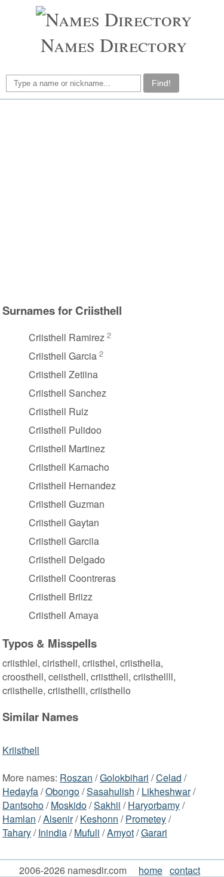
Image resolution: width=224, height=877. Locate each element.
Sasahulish (110, 791)
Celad (169, 777)
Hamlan (19, 819)
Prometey (145, 819)
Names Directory (114, 44)
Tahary (16, 832)
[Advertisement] (110, 201)
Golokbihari (124, 777)
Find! (161, 83)
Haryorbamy (154, 805)
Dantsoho (23, 805)
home (150, 870)
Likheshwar (166, 791)
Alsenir (58, 819)
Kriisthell (20, 750)
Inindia (52, 832)
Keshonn (99, 819)
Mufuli (87, 832)
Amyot (120, 832)
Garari (154, 832)
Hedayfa (20, 791)
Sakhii (107, 805)
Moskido (69, 805)
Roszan (76, 777)
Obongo (62, 791)
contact (185, 870)
